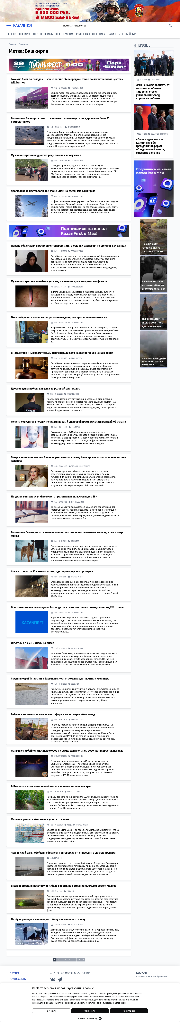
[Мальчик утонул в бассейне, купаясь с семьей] (29, 833)
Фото (94, 34)
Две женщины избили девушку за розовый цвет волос (45, 388)
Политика (48, 34)
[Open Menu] (8, 25)
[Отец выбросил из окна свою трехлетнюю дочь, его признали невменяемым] (31, 332)
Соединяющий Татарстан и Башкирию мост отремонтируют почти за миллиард (60, 678)
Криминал (68, 34)
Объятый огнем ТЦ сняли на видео (32, 643)
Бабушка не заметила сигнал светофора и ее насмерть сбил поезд (53, 714)
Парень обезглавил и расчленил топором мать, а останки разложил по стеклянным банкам (68, 245)
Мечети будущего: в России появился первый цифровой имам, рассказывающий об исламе (68, 421)
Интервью (37, 34)
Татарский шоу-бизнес (80, 466)
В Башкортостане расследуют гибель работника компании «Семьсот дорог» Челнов (63, 885)
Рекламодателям (18, 978)
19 (79, 959)
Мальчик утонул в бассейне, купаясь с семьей (40, 819)
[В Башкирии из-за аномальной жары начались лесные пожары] (29, 800)
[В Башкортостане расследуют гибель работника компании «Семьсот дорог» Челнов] (29, 899)
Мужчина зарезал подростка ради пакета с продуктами (46, 155)
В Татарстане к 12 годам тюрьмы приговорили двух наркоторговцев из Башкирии (62, 352)
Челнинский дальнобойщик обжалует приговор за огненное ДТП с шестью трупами (63, 852)
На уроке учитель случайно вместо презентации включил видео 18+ (54, 496)
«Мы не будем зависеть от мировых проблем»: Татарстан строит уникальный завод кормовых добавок (152, 91)
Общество (12, 34)
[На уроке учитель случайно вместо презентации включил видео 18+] (31, 512)
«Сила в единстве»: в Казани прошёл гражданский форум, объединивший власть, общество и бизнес (150, 146)
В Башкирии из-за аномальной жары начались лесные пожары (51, 786)
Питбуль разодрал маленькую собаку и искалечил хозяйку (48, 919)
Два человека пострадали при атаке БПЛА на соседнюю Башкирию (53, 191)
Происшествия (83, 34)
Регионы (70, 891)
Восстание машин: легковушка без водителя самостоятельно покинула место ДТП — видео (68, 607)
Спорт (58, 34)
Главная (12, 44)
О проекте (14, 973)
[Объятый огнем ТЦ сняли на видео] (31, 658)
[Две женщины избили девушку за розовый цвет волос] (29, 402)
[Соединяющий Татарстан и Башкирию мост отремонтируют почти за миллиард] (31, 694)
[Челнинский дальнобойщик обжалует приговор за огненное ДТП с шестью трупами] (29, 866)
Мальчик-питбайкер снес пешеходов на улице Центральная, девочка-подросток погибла (67, 750)
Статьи (102, 34)
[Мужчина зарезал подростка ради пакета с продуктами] (31, 170)
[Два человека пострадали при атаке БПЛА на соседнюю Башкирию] (31, 206)
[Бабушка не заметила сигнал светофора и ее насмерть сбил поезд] (31, 729)
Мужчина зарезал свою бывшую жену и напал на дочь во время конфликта (59, 281)
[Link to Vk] (53, 980)
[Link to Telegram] (60, 980)
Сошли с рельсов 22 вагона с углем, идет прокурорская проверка (52, 571)
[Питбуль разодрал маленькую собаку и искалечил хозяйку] (31, 934)
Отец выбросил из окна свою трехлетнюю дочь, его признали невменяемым (59, 317)
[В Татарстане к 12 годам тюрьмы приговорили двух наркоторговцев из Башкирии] (31, 368)
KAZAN (22, 25)
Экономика (24, 34)
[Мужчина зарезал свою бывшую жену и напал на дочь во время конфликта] (31, 296)
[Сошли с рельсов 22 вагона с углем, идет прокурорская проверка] (31, 586)
